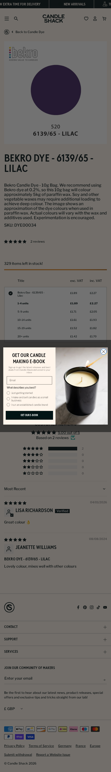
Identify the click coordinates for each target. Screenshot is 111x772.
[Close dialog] (103, 351)
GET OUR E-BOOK (29, 415)
